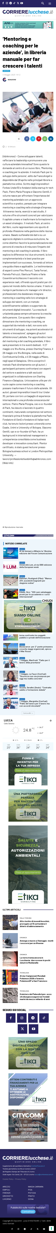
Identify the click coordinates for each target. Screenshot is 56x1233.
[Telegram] (11, 3)
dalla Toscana (25, 918)
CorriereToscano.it (38, 1166)
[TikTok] (14, 3)
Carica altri (27, 713)
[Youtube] (22, 3)
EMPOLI (6, 1189)
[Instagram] (7, 3)
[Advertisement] (28, 497)
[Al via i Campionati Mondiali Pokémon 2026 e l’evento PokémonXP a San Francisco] (10, 977)
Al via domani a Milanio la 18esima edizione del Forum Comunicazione (35, 552)
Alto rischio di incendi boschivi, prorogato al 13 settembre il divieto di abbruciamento (34, 923)
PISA (30, 1189)
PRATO (31, 1196)
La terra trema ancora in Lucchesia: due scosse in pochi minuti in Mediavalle (35, 960)
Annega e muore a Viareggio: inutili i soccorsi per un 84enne (36, 941)
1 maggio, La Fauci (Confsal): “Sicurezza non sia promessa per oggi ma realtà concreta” (34, 676)
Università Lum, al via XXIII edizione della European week (35, 566)
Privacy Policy (20, 1179)
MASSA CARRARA (35, 1186)
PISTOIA (32, 1192)
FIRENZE (7, 1192)
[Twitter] (18, 3)
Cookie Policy (8, 1179)
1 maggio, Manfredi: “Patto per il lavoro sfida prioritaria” (34, 661)
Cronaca (23, 937)
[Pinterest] (38, 138)
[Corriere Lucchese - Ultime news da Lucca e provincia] (28, 13)
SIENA (30, 1199)
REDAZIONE (12, 80)
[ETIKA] (28, 769)
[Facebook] (3, 3)
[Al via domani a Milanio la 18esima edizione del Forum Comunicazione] (10, 553)
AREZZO (6, 1186)
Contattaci (28, 1211)
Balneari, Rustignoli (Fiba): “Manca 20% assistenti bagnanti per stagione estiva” (35, 580)
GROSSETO (8, 1196)
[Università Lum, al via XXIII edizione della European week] (10, 566)
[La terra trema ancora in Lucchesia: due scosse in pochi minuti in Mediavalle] (10, 958)
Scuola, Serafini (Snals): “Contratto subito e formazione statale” (35, 688)
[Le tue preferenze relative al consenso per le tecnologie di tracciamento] (51, 1228)
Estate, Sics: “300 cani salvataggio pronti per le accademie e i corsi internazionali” (35, 594)
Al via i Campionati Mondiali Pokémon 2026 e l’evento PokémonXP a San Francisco (33, 978)
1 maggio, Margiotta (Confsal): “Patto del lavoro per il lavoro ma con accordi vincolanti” (34, 703)
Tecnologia (24, 973)
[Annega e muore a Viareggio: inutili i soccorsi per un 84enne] (10, 940)
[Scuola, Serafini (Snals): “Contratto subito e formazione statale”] (10, 689)
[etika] (28, 632)
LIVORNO (7, 1199)
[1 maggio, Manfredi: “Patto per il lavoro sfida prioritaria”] (10, 662)
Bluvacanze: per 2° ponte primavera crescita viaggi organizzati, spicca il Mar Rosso (36, 649)
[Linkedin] (50, 138)
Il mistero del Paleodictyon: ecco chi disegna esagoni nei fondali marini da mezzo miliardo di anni (36, 996)
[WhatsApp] (44, 138)
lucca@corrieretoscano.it (44, 1174)
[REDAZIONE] (5, 80)
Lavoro (6, 71)
